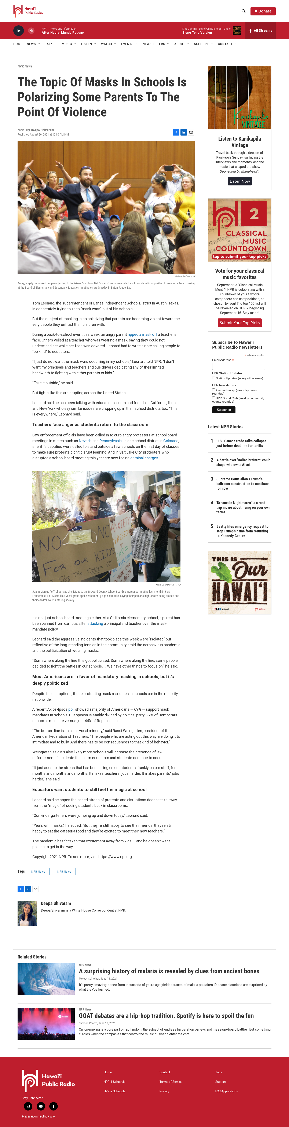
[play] (18, 30)
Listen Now (240, 181)
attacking (95, 623)
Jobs (218, 1072)
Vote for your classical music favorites (239, 274)
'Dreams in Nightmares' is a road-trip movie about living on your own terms (243, 507)
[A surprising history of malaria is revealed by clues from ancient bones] (46, 979)
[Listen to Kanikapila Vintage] (239, 97)
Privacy (164, 1091)
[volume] (31, 31)
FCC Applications (226, 1091)
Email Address (223, 360)
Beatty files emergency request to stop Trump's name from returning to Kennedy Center (242, 531)
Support (220, 1081)
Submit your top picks (240, 322)
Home (18, 44)
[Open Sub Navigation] (39, 44)
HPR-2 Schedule (114, 1091)
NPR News (25, 66)
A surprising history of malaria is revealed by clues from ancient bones (169, 971)
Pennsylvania (110, 441)
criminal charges (144, 458)
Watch (106, 44)
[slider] (38, 30)
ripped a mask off (142, 334)
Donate (264, 11)
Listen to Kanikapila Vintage (239, 142)
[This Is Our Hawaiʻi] (239, 582)
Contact (165, 1072)
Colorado (170, 441)
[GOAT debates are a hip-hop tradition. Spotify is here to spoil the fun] (46, 1024)
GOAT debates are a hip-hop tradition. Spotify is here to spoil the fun (166, 1015)
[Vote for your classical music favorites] (239, 230)
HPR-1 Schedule (114, 1081)
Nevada (85, 441)
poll (71, 709)
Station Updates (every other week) (239, 378)
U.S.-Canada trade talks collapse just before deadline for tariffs (241, 443)
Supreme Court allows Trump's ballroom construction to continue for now (242, 484)
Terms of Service (171, 1081)
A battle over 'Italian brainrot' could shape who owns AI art (243, 462)
